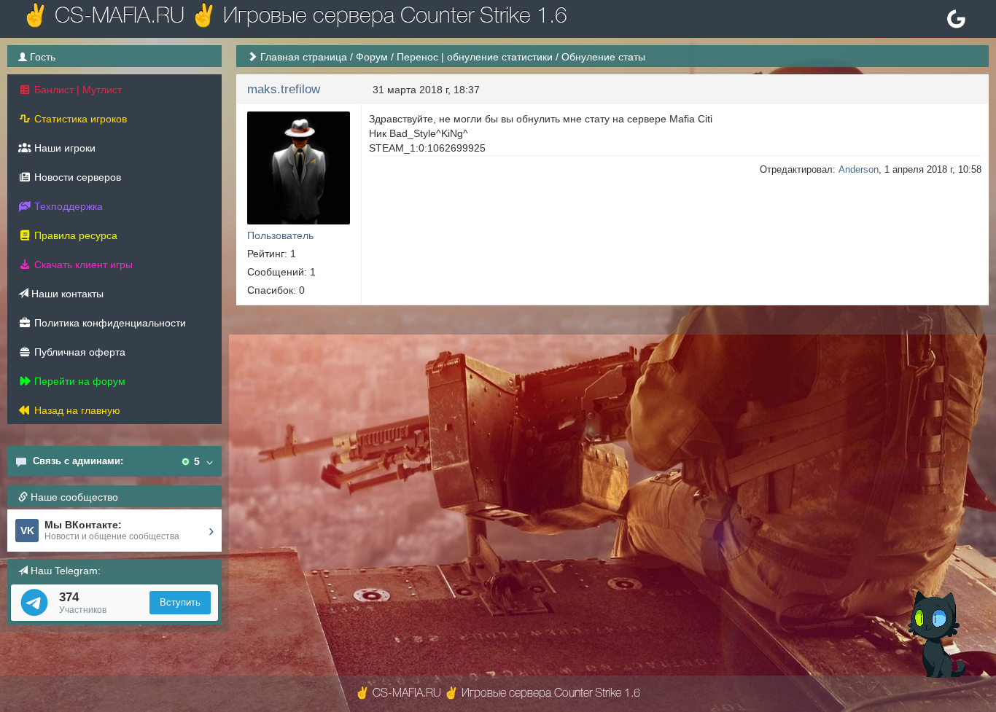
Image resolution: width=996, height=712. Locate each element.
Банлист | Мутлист (76, 89)
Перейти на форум (78, 381)
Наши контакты (66, 294)
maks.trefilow (283, 89)
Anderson (859, 169)
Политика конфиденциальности (108, 323)
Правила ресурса (74, 235)
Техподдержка (67, 206)
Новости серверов (76, 177)
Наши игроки (63, 148)
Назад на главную (75, 410)
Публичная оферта (78, 352)
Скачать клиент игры (82, 264)
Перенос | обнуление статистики (475, 57)
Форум (372, 57)
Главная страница (303, 57)
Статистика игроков (79, 119)
